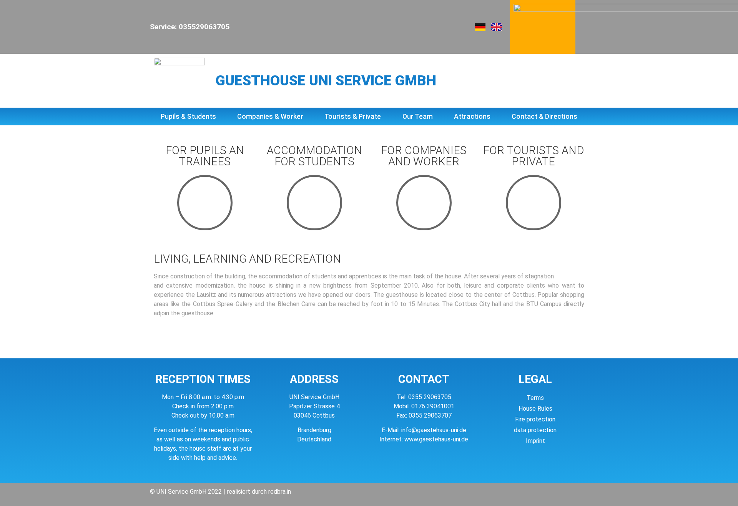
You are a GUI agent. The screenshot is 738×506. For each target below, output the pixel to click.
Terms (535, 397)
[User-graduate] (314, 202)
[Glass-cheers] (533, 202)
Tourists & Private (352, 116)
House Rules (535, 408)
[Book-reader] (205, 202)
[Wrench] (424, 202)
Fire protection (535, 419)
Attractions (472, 116)
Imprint (535, 440)
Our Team (417, 116)
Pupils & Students (188, 116)
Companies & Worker (270, 116)
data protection (535, 430)
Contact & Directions (544, 116)
